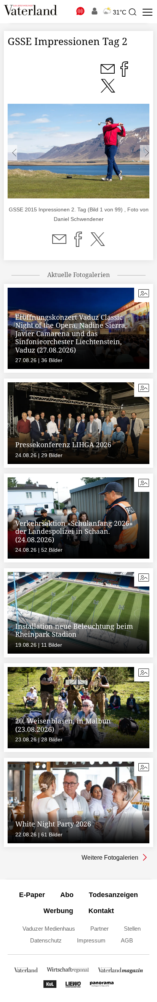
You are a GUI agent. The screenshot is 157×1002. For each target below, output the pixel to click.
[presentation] (132, 12)
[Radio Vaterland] (81, 11)
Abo (67, 895)
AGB (127, 940)
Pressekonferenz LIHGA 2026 (63, 444)
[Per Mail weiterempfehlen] (59, 244)
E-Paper (32, 895)
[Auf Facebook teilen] (78, 244)
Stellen (132, 928)
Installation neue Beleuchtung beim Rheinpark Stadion (74, 630)
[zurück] (12, 152)
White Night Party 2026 (53, 823)
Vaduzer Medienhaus (48, 928)
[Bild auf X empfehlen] (108, 90)
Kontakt (101, 911)
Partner (99, 928)
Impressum (91, 940)
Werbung (58, 911)
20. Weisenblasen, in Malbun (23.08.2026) (63, 725)
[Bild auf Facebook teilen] (124, 73)
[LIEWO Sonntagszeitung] (73, 986)
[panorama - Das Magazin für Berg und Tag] (102, 986)
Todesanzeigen (113, 895)
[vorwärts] (144, 152)
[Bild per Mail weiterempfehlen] (108, 73)
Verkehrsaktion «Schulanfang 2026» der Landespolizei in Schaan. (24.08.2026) (74, 531)
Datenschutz (46, 940)
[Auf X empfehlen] (98, 244)
